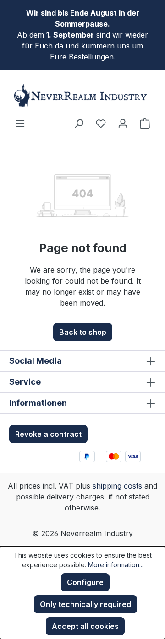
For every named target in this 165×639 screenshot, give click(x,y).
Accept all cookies (85, 626)
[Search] (79, 123)
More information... (115, 565)
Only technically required (85, 604)
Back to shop (82, 332)
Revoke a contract (48, 434)
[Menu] (20, 123)
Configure (85, 582)
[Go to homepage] (82, 95)
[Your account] (123, 123)
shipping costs (117, 485)
